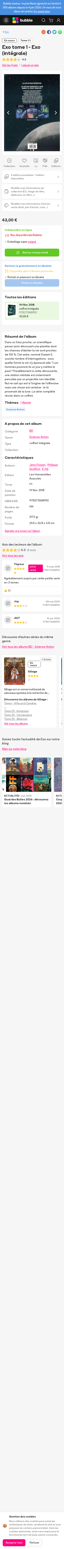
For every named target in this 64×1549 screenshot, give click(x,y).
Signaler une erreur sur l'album (22, 531)
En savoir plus (42, 11)
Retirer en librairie (32, 282)
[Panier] (51, 20)
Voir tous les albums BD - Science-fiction (28, 646)
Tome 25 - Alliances (15, 719)
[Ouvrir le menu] (6, 20)
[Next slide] (56, 113)
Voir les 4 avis (10, 65)
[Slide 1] (30, 150)
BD (31, 430)
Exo (7, 31)
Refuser (34, 1542)
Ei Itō (45, 469)
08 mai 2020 (53, 601)
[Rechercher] (43, 20)
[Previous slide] (8, 113)
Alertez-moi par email (35, 252)
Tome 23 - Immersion (16, 711)
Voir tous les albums (16, 723)
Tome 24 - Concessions (18, 715)
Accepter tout (14, 1542)
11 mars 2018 (53, 566)
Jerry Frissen (37, 464)
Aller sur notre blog (14, 749)
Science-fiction (39, 437)
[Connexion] (58, 20)
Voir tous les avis (13, 555)
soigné (32, 241)
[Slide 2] (33, 150)
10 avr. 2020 (53, 618)
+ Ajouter (25, 402)
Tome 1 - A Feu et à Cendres (20, 703)
